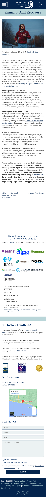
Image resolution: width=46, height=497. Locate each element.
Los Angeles (16, 486)
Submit (23, 472)
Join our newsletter (10, 460)
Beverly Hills (5, 488)
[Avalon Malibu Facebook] (18, 493)
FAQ (22, 483)
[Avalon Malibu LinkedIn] (28, 493)
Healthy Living (32, 52)
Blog (27, 483)
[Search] (9, 4)
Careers (34, 483)
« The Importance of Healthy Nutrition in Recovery (10, 195)
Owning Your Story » (36, 193)
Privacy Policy (39, 466)
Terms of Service (9, 468)
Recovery (5, 54)
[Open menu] (4, 4)
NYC (40, 483)
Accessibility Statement (10, 483)
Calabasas (26, 486)
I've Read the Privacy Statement (15, 462)
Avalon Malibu (19, 481)
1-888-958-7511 (21, 351)
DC (2, 486)
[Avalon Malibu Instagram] (23, 493)
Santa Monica (37, 486)
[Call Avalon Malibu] (41, 4)
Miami (7, 486)
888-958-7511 (10, 242)
